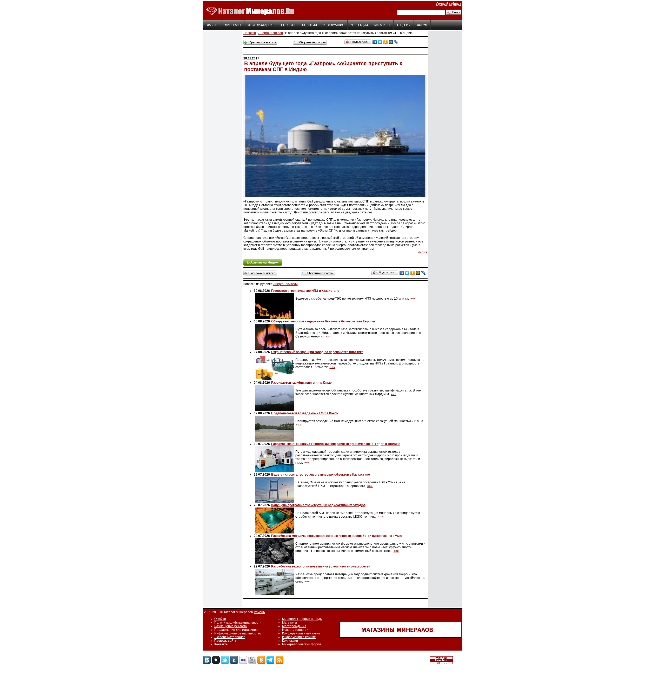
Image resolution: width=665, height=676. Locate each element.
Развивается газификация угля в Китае (301, 382)
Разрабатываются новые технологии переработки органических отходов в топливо (335, 444)
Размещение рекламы (230, 626)
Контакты (221, 644)
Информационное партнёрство (237, 633)
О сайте (220, 619)
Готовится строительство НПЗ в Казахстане (305, 291)
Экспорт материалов (229, 637)
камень (259, 612)
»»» (413, 298)
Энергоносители (270, 33)
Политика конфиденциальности (238, 622)
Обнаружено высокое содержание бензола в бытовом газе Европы (323, 321)
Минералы (233, 24)
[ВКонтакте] (374, 42)
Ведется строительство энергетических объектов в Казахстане (320, 474)
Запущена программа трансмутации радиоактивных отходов (318, 505)
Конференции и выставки (301, 633)
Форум (422, 24)
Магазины (382, 24)
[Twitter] (380, 42)
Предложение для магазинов (235, 630)
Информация (333, 24)
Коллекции (359, 24)
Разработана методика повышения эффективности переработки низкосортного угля (336, 536)
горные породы (311, 619)
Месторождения (261, 24)
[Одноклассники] (385, 42)
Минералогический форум (301, 644)
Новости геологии (295, 630)
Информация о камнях (299, 637)
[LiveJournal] (396, 42)
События (309, 24)
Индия (422, 252)
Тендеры (403, 24)
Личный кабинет (448, 3)
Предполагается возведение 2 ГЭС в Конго (304, 413)
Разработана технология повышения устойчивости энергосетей (320, 566)
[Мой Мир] (391, 42)
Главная (212, 24)
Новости (288, 24)
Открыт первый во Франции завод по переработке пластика (317, 352)
